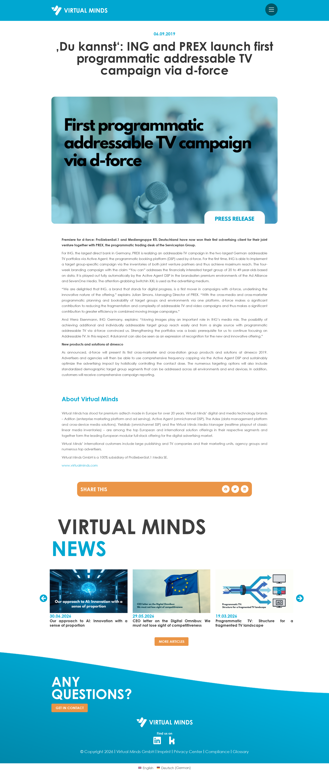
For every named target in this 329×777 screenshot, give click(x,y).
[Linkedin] (157, 740)
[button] (226, 489)
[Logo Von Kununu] (172, 740)
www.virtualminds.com (80, 465)
